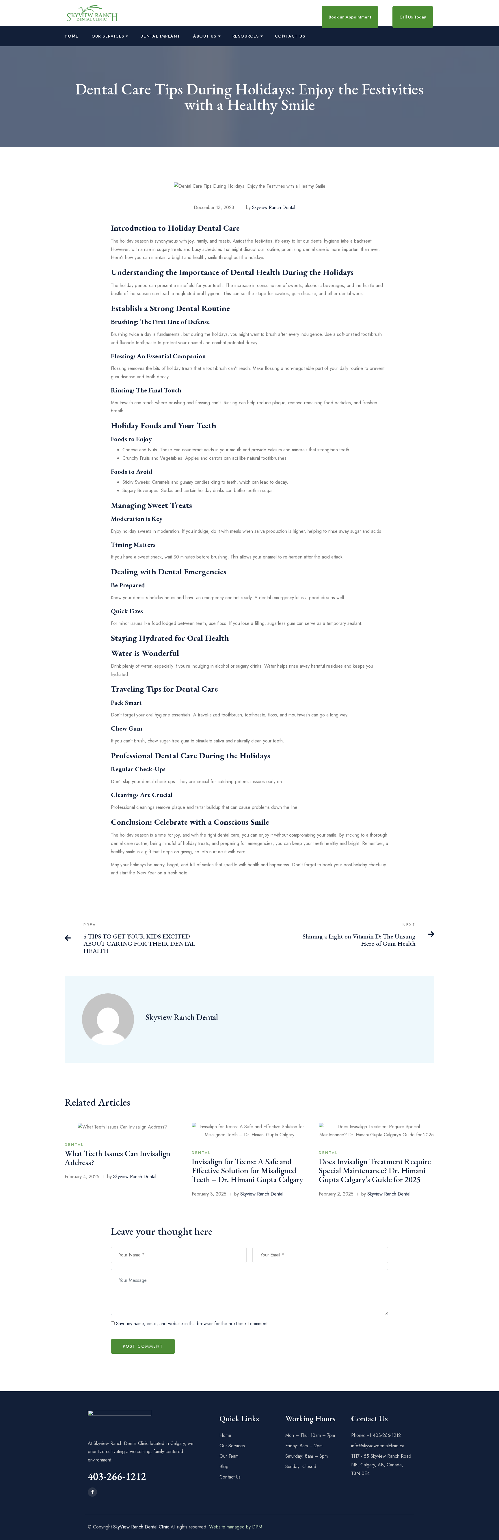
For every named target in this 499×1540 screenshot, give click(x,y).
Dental (74, 1144)
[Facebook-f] (92, 1492)
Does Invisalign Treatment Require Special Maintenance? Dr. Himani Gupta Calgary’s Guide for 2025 (375, 1170)
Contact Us (290, 36)
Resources (245, 36)
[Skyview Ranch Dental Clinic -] (92, 12)
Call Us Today (412, 17)
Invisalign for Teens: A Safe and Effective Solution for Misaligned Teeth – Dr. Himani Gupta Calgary (247, 1170)
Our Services (108, 36)
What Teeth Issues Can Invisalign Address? (117, 1157)
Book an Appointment (350, 17)
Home (72, 36)
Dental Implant (160, 36)
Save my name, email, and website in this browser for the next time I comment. (192, 1323)
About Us (204, 36)
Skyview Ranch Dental (182, 1017)
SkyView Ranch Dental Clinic (141, 1527)
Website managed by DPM (235, 1527)
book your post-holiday (345, 864)
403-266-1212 (117, 1476)
